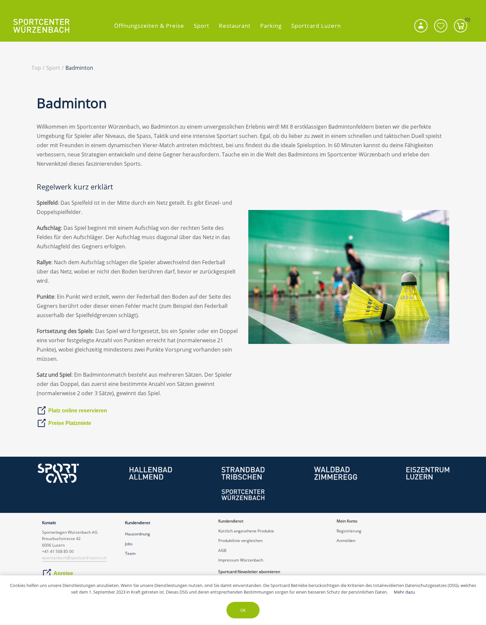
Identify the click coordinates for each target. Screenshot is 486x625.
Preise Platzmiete (69, 423)
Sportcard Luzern (316, 25)
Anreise (63, 573)
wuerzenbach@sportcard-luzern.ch (74, 558)
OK (243, 610)
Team (130, 553)
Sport (201, 25)
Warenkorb (466, 20)
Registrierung (349, 531)
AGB (222, 550)
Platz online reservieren (77, 410)
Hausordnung (137, 534)
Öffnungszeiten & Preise (149, 25)
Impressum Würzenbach (240, 560)
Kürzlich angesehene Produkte (246, 531)
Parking (271, 25)
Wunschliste (440, 25)
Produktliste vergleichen (240, 540)
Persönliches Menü (420, 25)
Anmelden (346, 540)
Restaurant (235, 25)
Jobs (129, 544)
